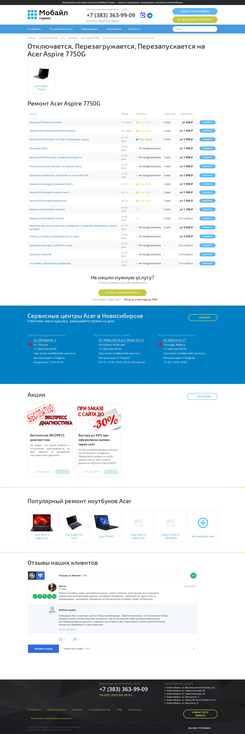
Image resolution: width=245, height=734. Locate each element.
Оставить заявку (195, 19)
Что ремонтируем (61, 28)
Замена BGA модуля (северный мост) (51, 184)
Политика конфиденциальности (52, 718)
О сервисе (34, 28)
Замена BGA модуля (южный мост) (50, 192)
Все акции (204, 396)
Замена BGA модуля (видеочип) (48, 200)
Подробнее (63, 472)
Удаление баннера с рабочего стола (51, 245)
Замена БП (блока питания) (46, 122)
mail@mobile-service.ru (62, 353)
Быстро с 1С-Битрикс (199, 727)
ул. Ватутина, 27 (175, 340)
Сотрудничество (99, 709)
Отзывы (77, 709)
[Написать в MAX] (143, 15)
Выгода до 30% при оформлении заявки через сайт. (94, 439)
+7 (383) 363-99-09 (111, 15)
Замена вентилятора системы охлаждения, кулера (59, 139)
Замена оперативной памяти (47, 218)
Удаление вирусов (40, 254)
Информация (89, 28)
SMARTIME (47, 729)
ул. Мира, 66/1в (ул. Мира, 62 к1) (121, 340)
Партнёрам (113, 28)
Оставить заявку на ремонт (122, 292)
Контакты (134, 28)
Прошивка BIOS (39, 148)
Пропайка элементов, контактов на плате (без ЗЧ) (59, 175)
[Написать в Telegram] (149, 15)
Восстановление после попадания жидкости (56, 157)
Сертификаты (57, 709)
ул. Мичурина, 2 (45, 340)
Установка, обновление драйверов (50, 263)
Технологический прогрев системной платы (56, 166)
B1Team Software (64, 729)
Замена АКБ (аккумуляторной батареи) (52, 130)
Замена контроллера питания (47, 209)
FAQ (119, 709)
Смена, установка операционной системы (54, 236)
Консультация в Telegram (49, 357)
